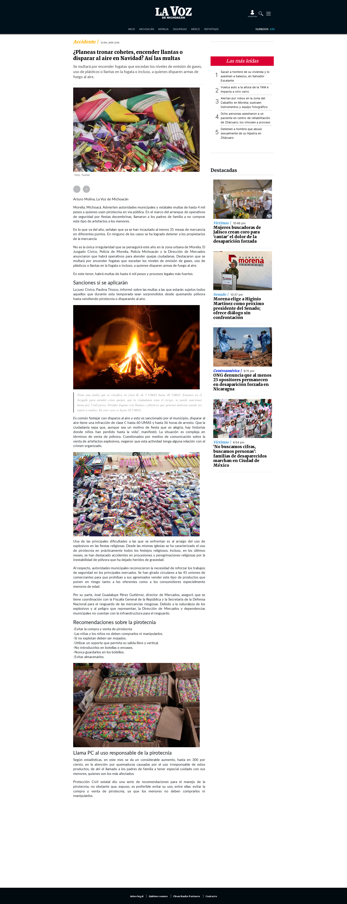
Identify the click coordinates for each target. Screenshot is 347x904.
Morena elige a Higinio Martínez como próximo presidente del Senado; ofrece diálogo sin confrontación (238, 308)
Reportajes (211, 29)
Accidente (85, 42)
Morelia (163, 29)
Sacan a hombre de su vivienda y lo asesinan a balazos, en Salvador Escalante (245, 76)
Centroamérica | (228, 371)
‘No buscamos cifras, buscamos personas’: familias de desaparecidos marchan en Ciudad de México (240, 456)
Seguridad (180, 29)
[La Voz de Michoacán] (173, 12)
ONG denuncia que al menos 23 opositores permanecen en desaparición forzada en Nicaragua (242, 382)
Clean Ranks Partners (186, 896)
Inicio (131, 29)
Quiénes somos (158, 896)
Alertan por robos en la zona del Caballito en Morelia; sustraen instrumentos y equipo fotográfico (244, 102)
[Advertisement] (139, 845)
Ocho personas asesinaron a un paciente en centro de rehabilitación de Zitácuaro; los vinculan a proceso (245, 118)
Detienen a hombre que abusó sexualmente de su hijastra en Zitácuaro (241, 133)
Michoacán (146, 29)
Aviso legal (136, 896)
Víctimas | (222, 223)
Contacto (211, 896)
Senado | (221, 294)
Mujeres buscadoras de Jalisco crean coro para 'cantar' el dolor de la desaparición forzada (237, 234)
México (195, 29)
